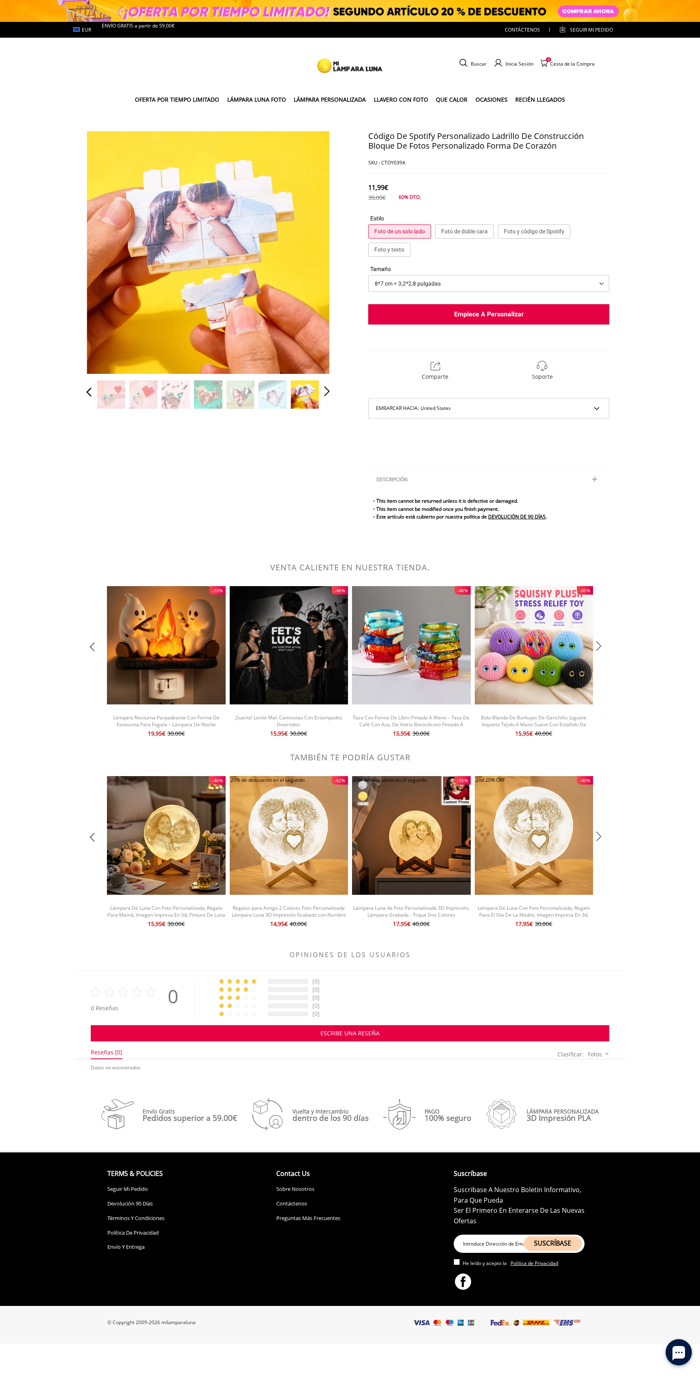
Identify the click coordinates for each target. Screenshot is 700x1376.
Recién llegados (540, 99)
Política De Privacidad (133, 1232)
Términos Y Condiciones (135, 1218)
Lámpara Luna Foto (256, 99)
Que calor (451, 99)
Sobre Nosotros (295, 1189)
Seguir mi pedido (591, 29)
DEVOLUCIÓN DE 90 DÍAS (517, 516)
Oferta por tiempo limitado (177, 99)
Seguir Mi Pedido (127, 1189)
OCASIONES (492, 99)
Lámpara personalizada (330, 99)
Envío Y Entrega (126, 1246)
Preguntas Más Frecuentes (308, 1218)
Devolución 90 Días (130, 1203)
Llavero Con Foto (401, 99)
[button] (105, 251)
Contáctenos (522, 29)
